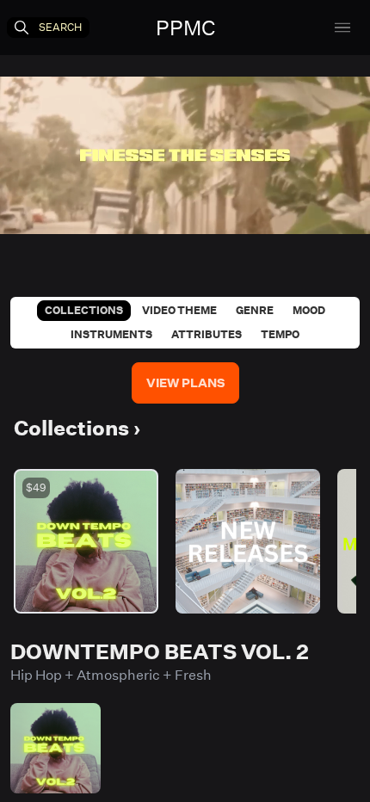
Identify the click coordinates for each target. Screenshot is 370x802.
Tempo (280, 334)
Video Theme (179, 310)
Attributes (206, 334)
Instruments (111, 334)
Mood (309, 310)
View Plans (185, 383)
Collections (84, 310)
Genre (255, 310)
